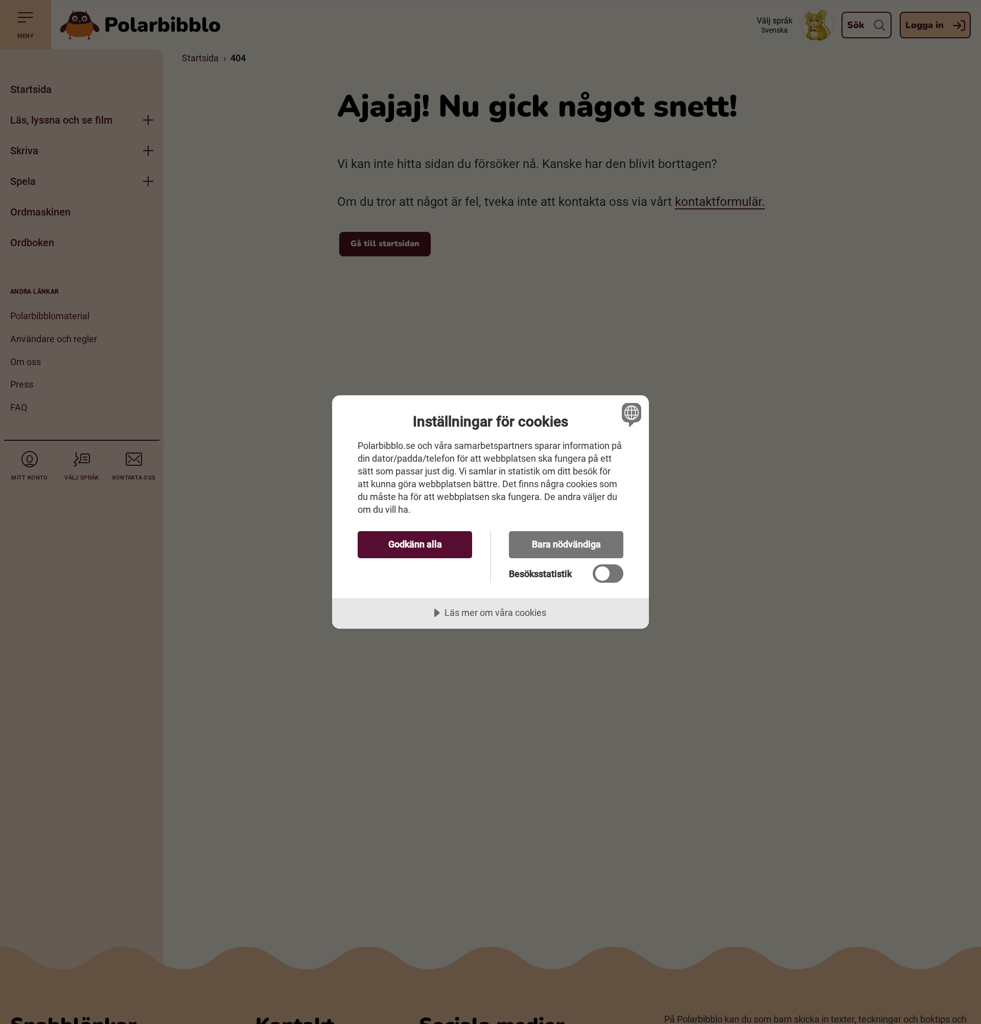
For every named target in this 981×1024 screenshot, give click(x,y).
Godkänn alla (415, 544)
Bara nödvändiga (566, 544)
